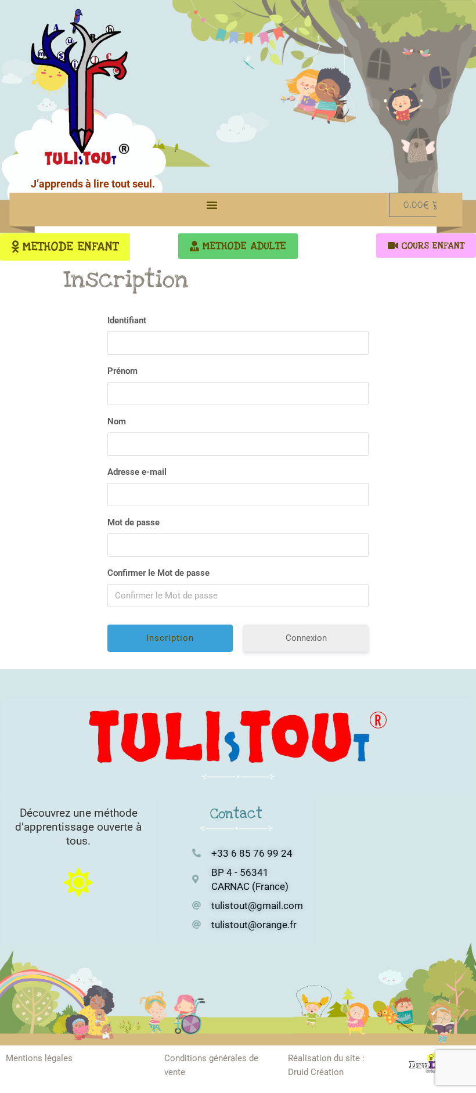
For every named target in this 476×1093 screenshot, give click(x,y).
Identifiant (126, 320)
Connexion (306, 638)
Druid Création (316, 1072)
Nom (116, 421)
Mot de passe (133, 522)
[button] (212, 205)
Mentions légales (39, 1058)
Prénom (122, 371)
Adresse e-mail (137, 472)
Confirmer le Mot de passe (158, 573)
